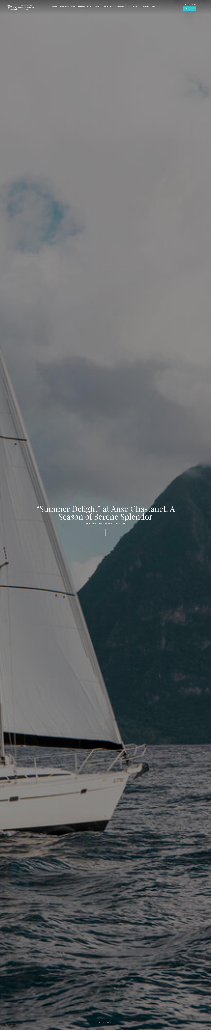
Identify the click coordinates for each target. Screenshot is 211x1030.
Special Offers (91, 524)
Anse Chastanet (106, 524)
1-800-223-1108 (190, 4)
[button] (189, 8)
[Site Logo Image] (21, 8)
